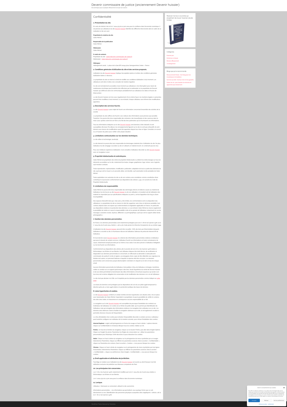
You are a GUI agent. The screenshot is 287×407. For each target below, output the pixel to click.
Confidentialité (271, 404)
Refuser (266, 400)
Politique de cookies (263, 404)
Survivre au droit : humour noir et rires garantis (180, 80)
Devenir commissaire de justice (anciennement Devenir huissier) (135, 5)
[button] (284, 387)
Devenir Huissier (120, 29)
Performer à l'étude (172, 58)
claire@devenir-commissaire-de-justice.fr (119, 56)
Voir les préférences (279, 400)
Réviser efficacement (173, 61)
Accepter (254, 400)
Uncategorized (171, 63)
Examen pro (170, 55)
